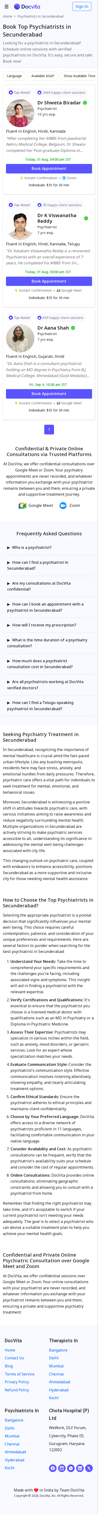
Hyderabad (59, 1390)
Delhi (54, 1358)
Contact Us (14, 1358)
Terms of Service (19, 1374)
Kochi (54, 1397)
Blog (9, 1366)
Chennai (56, 1374)
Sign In (82, 6)
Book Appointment (49, 168)
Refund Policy (17, 1390)
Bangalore (58, 1350)
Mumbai (56, 1366)
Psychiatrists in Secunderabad (40, 16)
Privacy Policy (17, 1381)
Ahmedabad (59, 1381)
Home (7, 16)
